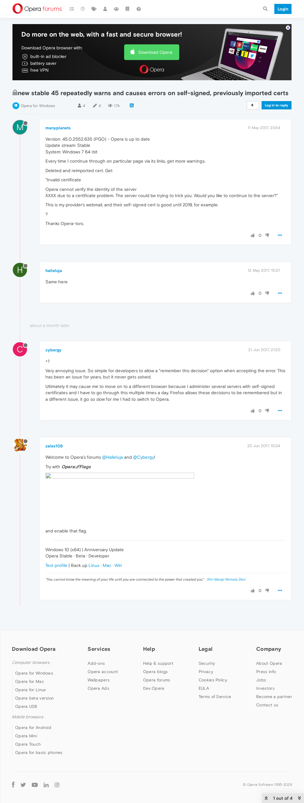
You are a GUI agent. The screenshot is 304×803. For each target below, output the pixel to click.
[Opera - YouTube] (35, 784)
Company (268, 649)
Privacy (206, 671)
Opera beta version (34, 698)
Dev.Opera (153, 688)
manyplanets (58, 127)
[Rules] (127, 9)
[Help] (138, 9)
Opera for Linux (30, 689)
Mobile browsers (27, 716)
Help (149, 649)
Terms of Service (215, 696)
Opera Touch (28, 744)
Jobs (261, 680)
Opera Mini (26, 735)
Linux (93, 565)
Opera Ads (98, 688)
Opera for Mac (29, 681)
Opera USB (26, 706)
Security (207, 663)
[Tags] (94, 9)
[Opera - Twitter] (23, 784)
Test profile (56, 565)
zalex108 (54, 446)
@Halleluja (112, 457)
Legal (206, 649)
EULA (204, 688)
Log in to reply (276, 105)
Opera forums (156, 680)
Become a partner (274, 696)
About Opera (269, 663)
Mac (107, 565)
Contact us (267, 705)
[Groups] (116, 9)
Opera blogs (155, 671)
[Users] (105, 9)
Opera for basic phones (39, 752)
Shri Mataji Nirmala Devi (226, 579)
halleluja (53, 270)
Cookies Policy (213, 680)
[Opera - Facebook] (13, 784)
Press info (266, 671)
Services (99, 649)
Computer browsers (31, 662)
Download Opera (155, 52)
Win (118, 565)
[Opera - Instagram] (57, 784)
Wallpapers (99, 680)
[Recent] (83, 9)
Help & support (158, 663)
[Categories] (71, 9)
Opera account (103, 671)
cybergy (53, 350)
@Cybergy (143, 457)
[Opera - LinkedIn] (46, 784)
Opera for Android (33, 727)
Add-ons (96, 663)
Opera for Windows (38, 105)
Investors (265, 688)
